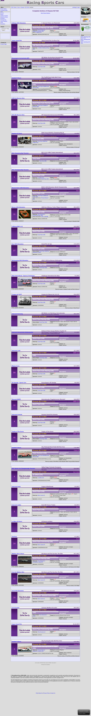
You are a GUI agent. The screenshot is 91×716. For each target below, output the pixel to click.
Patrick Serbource (75, 289)
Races (2, 14)
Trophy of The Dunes (18, 431)
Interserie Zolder (16, 505)
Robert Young (68, 461)
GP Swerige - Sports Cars (19, 382)
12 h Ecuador (15, 607)
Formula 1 (3, 18)
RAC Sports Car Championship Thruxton (23, 468)
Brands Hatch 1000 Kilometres (20, 187)
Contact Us (52, 693)
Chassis (22, 7)
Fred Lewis (77, 147)
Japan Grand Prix (17, 40)
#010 (43, 25)
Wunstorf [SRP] (16, 399)
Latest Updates (4, 21)
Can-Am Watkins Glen (18, 572)
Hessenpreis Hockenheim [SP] (20, 58)
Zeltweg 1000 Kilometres (19, 23)
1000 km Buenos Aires (18, 98)
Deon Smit (69, 92)
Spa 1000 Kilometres (18, 244)
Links (2, 22)
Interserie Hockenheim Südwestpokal (22, 332)
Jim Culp (77, 72)
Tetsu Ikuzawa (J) (41, 631)
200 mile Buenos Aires (18, 114)
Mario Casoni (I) (41, 495)
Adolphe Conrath (67, 289)
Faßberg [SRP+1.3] (17, 226)
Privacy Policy (46, 693)
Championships (4, 10)
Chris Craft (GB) (44, 216)
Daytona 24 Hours (17, 133)
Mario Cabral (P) (41, 544)
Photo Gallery (4, 8)
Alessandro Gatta (76, 221)
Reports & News (4, 17)
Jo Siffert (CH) (38, 32)
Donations (3, 23)
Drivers (2, 13)
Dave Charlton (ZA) (39, 651)
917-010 (27, 7)
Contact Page (4, 44)
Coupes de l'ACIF (17, 294)
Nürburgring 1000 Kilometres (20, 260)
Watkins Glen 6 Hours (18, 553)
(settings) (74, 7)
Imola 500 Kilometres (18, 590)
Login (78, 7)
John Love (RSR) (41, 455)
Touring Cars (3, 19)
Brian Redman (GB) (39, 31)
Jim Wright (77, 566)
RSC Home (13, 7)
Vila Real (14, 536)
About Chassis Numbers (45, 13)
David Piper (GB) (41, 66)
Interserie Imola (16, 486)
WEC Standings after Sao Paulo (85, 37)
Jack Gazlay (70, 566)
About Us (41, 693)
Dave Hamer (64, 92)
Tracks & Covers (4, 15)
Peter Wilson (56, 461)
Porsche (35, 25)
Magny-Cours (16, 366)
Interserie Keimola (17, 414)
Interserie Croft (16, 350)
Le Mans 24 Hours (17, 521)
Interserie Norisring (17, 313)
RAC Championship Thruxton (20, 153)
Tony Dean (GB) (41, 141)
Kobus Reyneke (76, 92)
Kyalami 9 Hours (16, 78)
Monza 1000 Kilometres (18, 207)
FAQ (37, 693)
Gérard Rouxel (76, 307)
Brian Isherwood (76, 461)
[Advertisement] (5, 36)
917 (40, 25)
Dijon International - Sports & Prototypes (23, 275)
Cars (18, 7)
